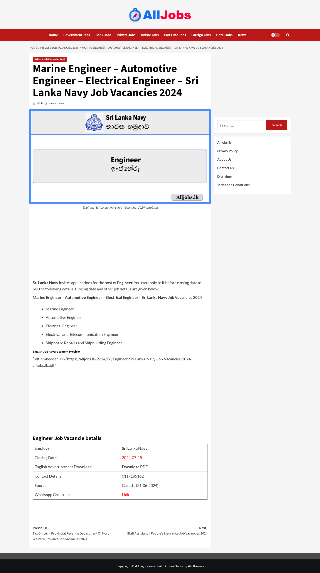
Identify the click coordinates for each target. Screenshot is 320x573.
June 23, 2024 (56, 103)
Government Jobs (76, 35)
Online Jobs (150, 35)
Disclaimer (225, 176)
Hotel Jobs (224, 35)
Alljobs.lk (224, 142)
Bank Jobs (103, 35)
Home (53, 35)
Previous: (72, 533)
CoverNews (174, 566)
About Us (224, 159)
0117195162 (133, 476)
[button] (288, 35)
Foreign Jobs (201, 35)
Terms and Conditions (233, 185)
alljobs (40, 103)
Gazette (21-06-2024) (140, 485)
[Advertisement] (120, 247)
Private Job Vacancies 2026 (50, 59)
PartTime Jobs (175, 35)
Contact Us (225, 168)
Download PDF (135, 466)
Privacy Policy (227, 151)
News (242, 35)
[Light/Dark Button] (275, 35)
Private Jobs (126, 35)
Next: (167, 531)
